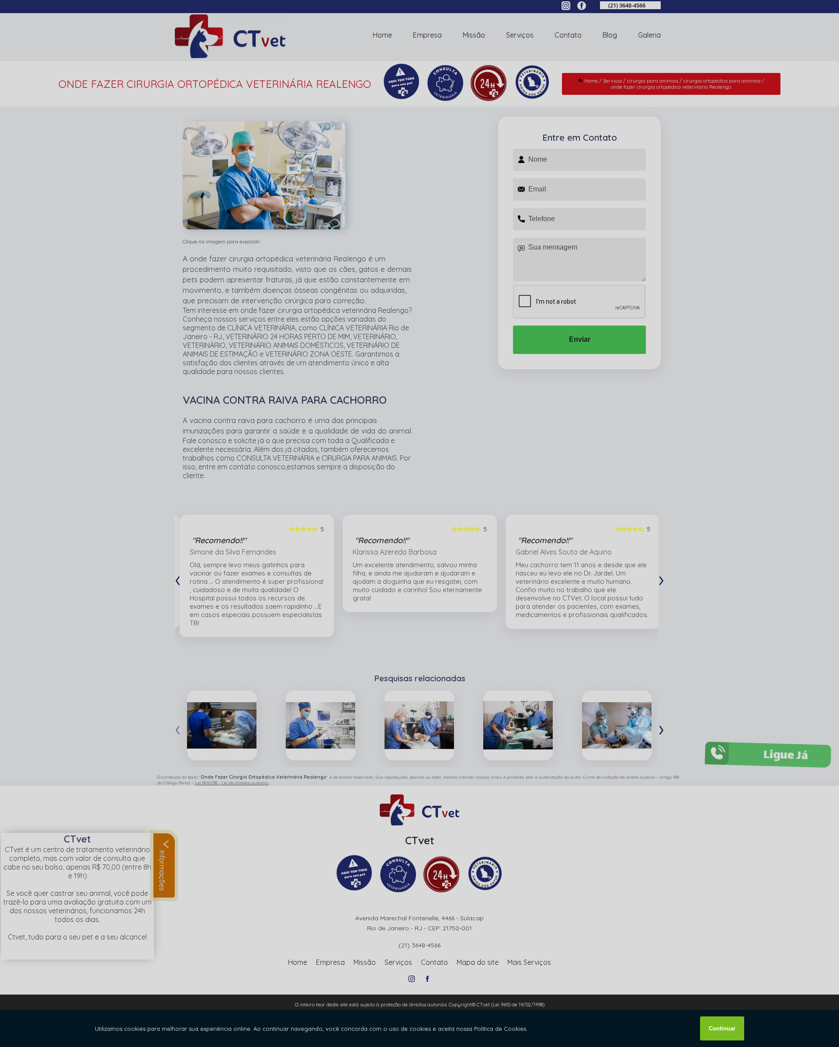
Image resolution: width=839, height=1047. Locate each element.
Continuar (722, 1028)
